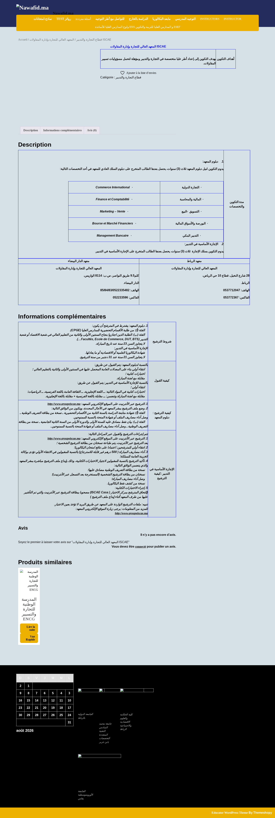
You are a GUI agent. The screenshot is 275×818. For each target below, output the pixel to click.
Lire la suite (31, 628)
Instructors (209, 18)
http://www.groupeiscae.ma (64, 403)
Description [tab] (30, 130)
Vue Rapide (30, 638)
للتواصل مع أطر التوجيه (109, 18)
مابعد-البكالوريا (161, 18)
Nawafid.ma (63, 13)
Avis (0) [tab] (92, 130)
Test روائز (63, 18)
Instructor (232, 18)
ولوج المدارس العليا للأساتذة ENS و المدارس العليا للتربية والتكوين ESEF (137, 26)
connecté (140, 546)
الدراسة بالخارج (138, 18)
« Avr (43, 737)
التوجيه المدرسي (185, 18)
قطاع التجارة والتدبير (89, 39)
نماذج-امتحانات (43, 18)
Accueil (22, 39)
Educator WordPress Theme (230, 812)
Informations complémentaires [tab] (62, 130)
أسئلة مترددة (83, 18)
